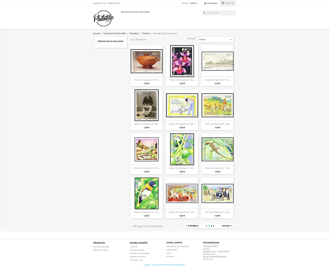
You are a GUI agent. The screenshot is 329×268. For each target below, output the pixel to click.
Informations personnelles (177, 246)
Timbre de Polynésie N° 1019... (182, 168)
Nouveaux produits (101, 246)
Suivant (227, 226)
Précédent (191, 226)
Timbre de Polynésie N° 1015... (146, 168)
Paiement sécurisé (138, 256)
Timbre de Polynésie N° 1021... (146, 212)
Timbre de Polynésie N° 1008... (217, 124)
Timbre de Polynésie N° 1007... (182, 124)
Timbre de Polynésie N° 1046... (217, 212)
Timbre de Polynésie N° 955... (146, 80)
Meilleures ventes (100, 250)
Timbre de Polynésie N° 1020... (217, 168)
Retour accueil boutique (135, 12)
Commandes (171, 249)
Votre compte (174, 242)
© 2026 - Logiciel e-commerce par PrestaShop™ (164, 264)
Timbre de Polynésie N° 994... (146, 124)
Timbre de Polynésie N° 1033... (182, 212)
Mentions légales (137, 250)
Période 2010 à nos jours (110, 41)
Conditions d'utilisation (140, 253)
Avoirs (169, 253)
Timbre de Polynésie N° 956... (182, 80)
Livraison (134, 246)
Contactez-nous (136, 260)
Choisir (215, 39)
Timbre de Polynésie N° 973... (217, 80)
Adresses (170, 256)
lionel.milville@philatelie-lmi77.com (215, 258)
